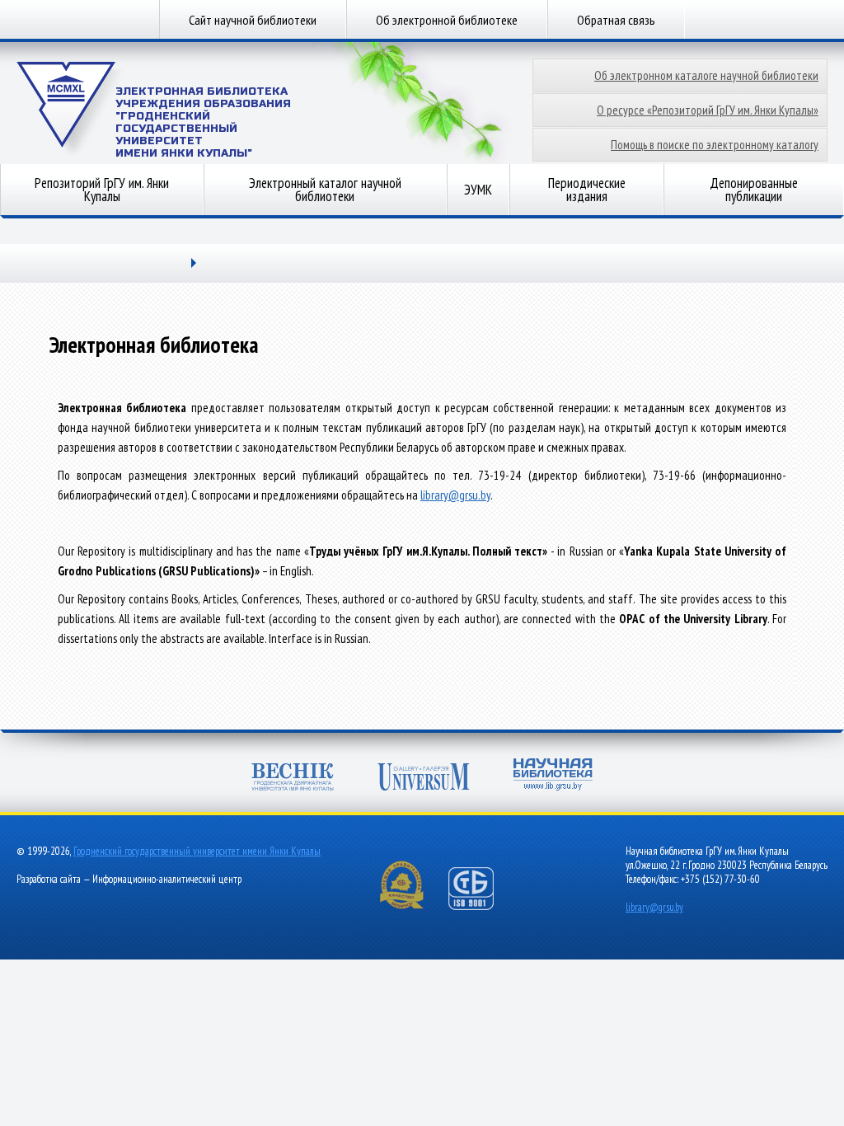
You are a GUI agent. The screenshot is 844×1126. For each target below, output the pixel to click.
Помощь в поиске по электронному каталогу (714, 144)
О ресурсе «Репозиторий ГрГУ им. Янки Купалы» (707, 110)
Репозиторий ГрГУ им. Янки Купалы (102, 189)
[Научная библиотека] (553, 776)
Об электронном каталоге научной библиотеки (706, 75)
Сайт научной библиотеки (252, 20)
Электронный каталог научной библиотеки (325, 189)
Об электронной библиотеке (447, 20)
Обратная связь (616, 20)
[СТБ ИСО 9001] (481, 906)
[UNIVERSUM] (423, 778)
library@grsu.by (455, 495)
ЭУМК (478, 190)
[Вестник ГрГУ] (292, 778)
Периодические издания (587, 189)
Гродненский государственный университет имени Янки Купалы (197, 851)
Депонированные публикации (754, 189)
